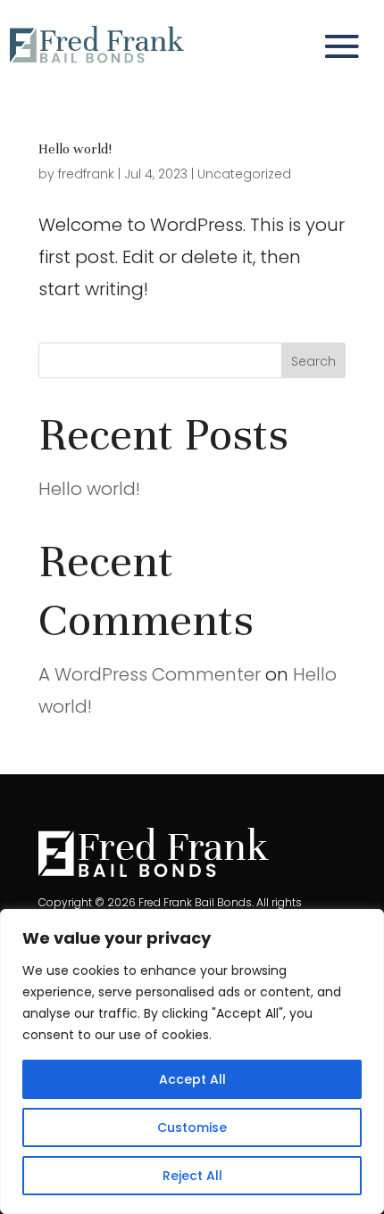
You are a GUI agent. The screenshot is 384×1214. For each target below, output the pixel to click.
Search (313, 361)
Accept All (192, 1079)
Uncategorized (244, 174)
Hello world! (75, 149)
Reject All (192, 1176)
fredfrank (86, 174)
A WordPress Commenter (149, 674)
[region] (192, 1061)
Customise (192, 1127)
